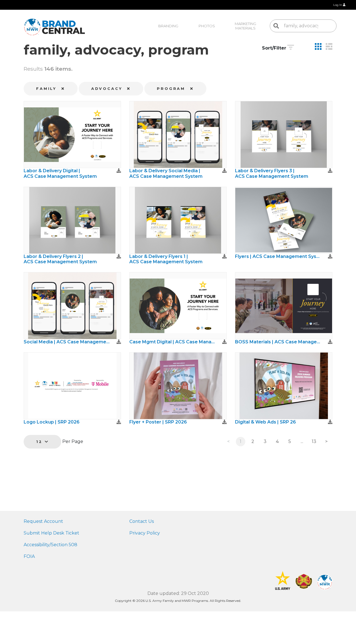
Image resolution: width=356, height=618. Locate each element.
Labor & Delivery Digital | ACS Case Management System (60, 173)
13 (314, 441)
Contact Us (141, 521)
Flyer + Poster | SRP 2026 (158, 422)
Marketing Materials (246, 25)
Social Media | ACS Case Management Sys (67, 341)
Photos (207, 26)
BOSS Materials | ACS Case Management (278, 341)
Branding (168, 26)
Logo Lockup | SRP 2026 (52, 422)
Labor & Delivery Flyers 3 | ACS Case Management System (271, 173)
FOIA (29, 556)
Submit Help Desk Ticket (51, 533)
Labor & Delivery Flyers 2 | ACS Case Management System (60, 259)
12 (40, 442)
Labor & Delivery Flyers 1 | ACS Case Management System (165, 259)
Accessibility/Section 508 (50, 544)
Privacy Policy (144, 533)
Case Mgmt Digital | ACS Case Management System (172, 341)
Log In (338, 5)
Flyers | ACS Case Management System (278, 256)
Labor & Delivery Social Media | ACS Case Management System (165, 173)
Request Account (43, 521)
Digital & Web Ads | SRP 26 (265, 422)
